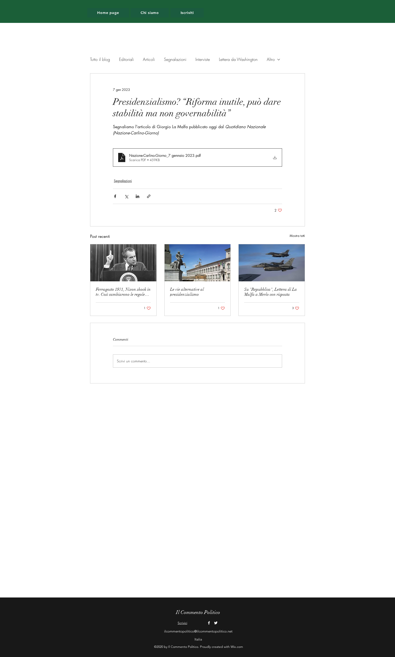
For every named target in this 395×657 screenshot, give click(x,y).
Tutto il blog (100, 59)
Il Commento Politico (198, 612)
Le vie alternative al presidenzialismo (187, 292)
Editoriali (126, 59)
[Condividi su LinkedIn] (137, 196)
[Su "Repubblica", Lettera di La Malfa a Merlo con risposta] (272, 262)
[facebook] (209, 623)
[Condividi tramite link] (149, 196)
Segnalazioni (175, 59)
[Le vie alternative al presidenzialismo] (198, 262)
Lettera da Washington (238, 59)
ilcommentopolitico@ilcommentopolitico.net (198, 631)
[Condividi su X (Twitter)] (126, 196)
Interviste (202, 59)
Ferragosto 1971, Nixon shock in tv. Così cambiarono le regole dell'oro (123, 292)
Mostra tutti (297, 235)
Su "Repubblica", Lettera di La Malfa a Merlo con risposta (270, 292)
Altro (271, 59)
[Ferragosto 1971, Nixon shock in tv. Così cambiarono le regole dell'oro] (123, 262)
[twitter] (216, 623)
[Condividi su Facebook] (115, 196)
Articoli (149, 59)
